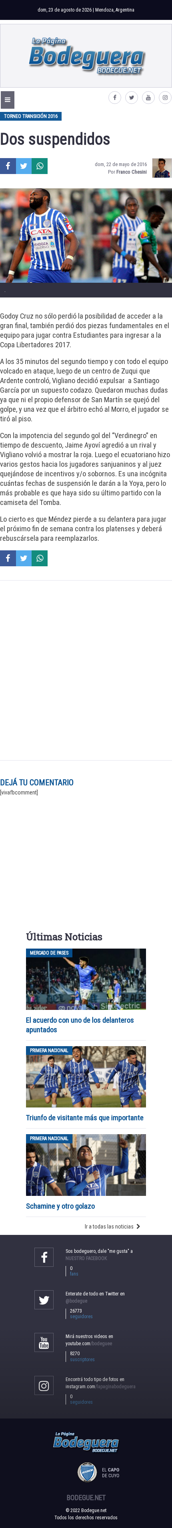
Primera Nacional (49, 1050)
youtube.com (89, 1343)
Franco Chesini (131, 172)
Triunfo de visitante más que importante (85, 1117)
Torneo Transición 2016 (31, 116)
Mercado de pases (49, 953)
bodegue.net (86, 1498)
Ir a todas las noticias (109, 1226)
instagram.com (101, 1386)
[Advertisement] (86, 670)
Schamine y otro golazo (60, 1206)
